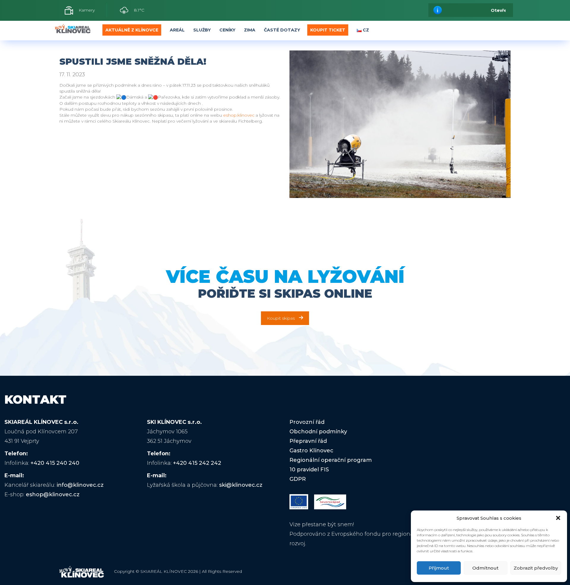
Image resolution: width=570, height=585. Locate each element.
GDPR (297, 479)
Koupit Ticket (327, 30)
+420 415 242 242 (197, 463)
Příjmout (439, 568)
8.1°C (138, 10)
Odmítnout (485, 568)
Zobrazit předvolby (536, 568)
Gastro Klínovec (311, 450)
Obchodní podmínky (318, 431)
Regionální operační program (330, 460)
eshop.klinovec (238, 115)
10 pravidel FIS (309, 469)
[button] (558, 518)
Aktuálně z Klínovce (131, 30)
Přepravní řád (308, 441)
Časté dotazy (282, 30)
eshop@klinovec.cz (53, 494)
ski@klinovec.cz (240, 485)
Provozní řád (306, 422)
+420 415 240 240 (55, 463)
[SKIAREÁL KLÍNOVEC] (73, 30)
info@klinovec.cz (80, 485)
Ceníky (227, 30)
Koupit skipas (281, 318)
